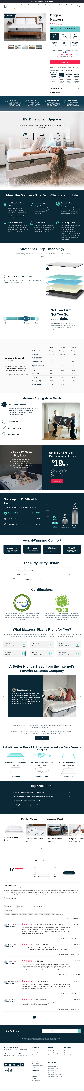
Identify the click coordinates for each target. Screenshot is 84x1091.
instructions (23, 914)
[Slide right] (44, 48)
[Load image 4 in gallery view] (32, 47)
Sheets (34, 1057)
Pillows (34, 1055)
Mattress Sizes (52, 1070)
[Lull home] (6, 1070)
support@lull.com (21, 1055)
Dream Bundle (66, 28)
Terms (50, 1055)
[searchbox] (10, 906)
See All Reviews (42, 738)
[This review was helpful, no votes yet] (75, 938)
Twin (54, 36)
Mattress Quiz (52, 1066)
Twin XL (65, 36)
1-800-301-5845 (9, 1055)
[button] (15, 5)
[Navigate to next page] (53, 1017)
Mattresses (35, 1050)
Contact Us (51, 1050)
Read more (61, 970)
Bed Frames (35, 1063)
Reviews (34, 1076)
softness (7, 914)
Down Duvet (35, 1061)
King (65, 43)
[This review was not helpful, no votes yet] (78, 938)
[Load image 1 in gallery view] (11, 47)
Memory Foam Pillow (34, 839)
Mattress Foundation (38, 1065)
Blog (65, 1050)
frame (41, 914)
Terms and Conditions (36, 1039)
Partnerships (67, 1057)
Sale (33, 1067)
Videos (34, 1078)
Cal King (75, 43)
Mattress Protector (12, 837)
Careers (66, 1059)
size (36, 914)
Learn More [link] (57, 481)
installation (15, 914)
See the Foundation (68, 765)
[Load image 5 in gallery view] (39, 47)
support (47, 914)
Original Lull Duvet (37, 1059)
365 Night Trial (36, 1074)
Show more (59, 914)
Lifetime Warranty (53, 1053)
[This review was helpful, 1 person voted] (75, 975)
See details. (71, 56)
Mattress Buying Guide (54, 1074)
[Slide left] (6, 48)
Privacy (50, 1057)
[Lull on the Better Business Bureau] (11, 1070)
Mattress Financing (53, 1072)
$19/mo (72, 50)
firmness (31, 914)
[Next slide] (79, 697)
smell (53, 914)
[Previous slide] (4, 697)
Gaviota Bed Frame (55, 839)
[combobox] (26, 906)
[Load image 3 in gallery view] (25, 47)
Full (75, 36)
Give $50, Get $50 (53, 1059)
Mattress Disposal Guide (55, 1076)
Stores (66, 1053)
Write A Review (69, 873)
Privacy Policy (44, 1039)
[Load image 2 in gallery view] (18, 47)
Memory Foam (36, 1080)
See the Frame (14, 765)
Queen (54, 43)
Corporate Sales (68, 1055)
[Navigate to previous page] (30, 1017)
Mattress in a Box (53, 1068)
